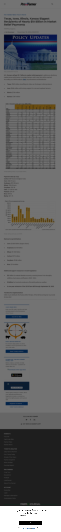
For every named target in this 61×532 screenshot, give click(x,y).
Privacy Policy (35, 528)
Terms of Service (26, 528)
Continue (30, 523)
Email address (22, 515)
